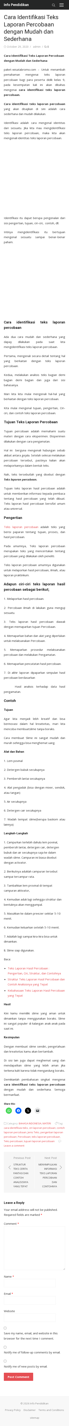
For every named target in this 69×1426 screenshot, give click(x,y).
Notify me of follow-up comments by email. (32, 1352)
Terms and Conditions (51, 1410)
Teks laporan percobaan (21, 527)
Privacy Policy (13, 1410)
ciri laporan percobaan (42, 1128)
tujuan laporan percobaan (39, 1141)
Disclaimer (30, 1410)
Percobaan (24, 1136)
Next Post (48, 1172)
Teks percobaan (13, 1141)
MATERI (47, 1123)
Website (9, 1311)
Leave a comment (14, 1145)
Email (8, 1294)
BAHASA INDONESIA (30, 1123)
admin (37, 46)
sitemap (34, 1417)
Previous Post (22, 1172)
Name (9, 1276)
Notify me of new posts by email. (25, 1366)
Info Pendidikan (16, 5)
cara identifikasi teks (16, 1128)
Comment (11, 1223)
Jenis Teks (33, 1132)
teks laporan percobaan (46, 1136)
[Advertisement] (34, 177)
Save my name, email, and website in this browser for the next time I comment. (31, 1335)
